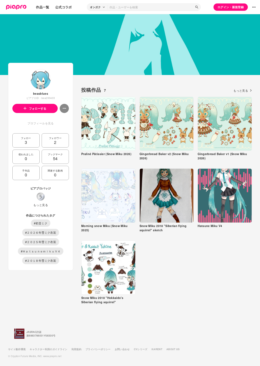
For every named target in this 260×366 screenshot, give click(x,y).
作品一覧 (42, 7)
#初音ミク (40, 223)
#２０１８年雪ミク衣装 (40, 260)
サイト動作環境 (17, 349)
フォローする (38, 108)
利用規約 (76, 349)
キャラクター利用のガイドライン (48, 349)
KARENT (157, 349)
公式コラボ (63, 7)
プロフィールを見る (40, 123)
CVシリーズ (140, 349)
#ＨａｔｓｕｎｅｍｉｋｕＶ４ (41, 251)
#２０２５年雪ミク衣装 (40, 242)
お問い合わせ (122, 349)
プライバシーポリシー (98, 349)
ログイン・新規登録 (231, 7)
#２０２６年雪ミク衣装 (40, 232)
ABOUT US (173, 349)
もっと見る (40, 205)
